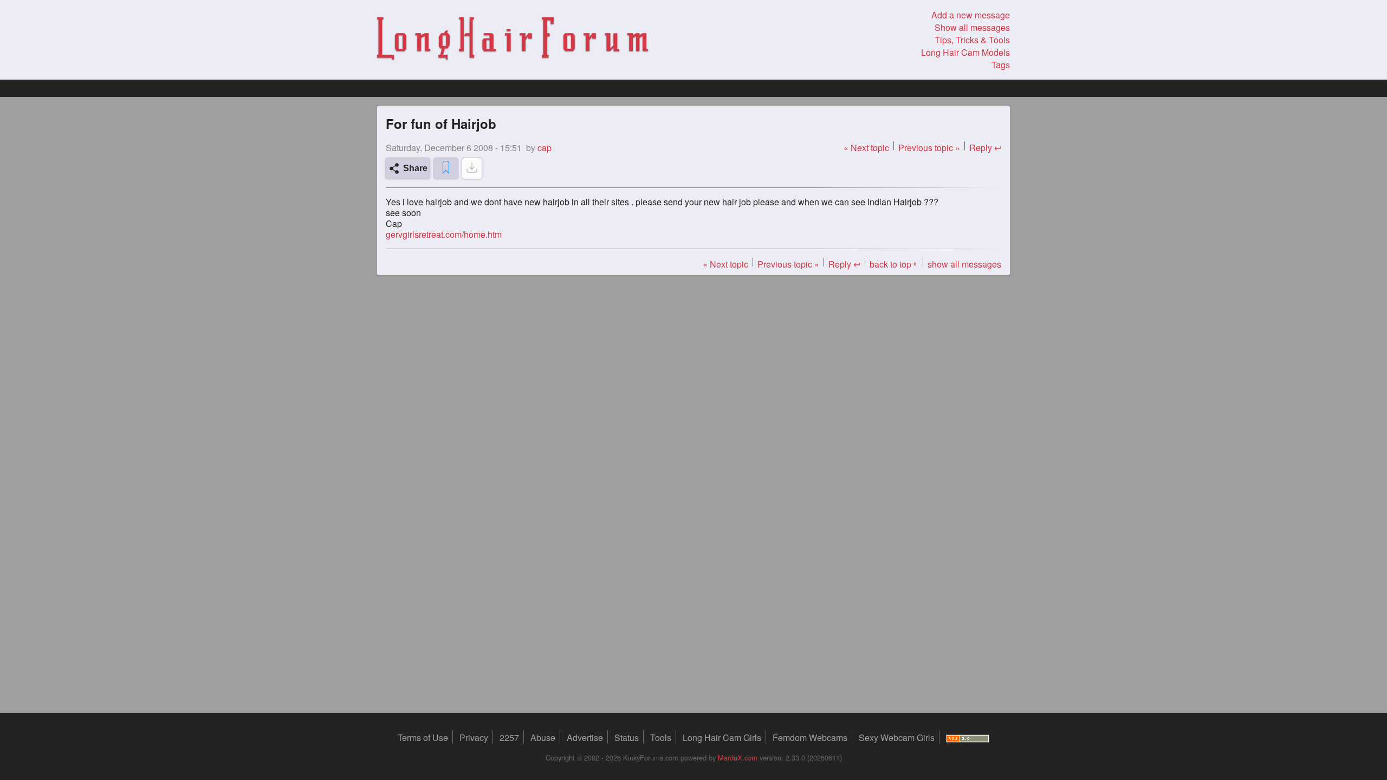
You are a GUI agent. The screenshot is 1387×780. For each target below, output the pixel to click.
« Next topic (866, 147)
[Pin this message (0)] (446, 168)
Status (626, 737)
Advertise (585, 737)
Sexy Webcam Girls (897, 737)
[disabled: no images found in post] (472, 168)
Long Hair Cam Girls (722, 737)
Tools (660, 737)
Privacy (473, 737)
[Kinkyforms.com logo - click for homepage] (512, 40)
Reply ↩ (985, 147)
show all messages (964, 264)
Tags (1000, 64)
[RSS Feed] (967, 737)
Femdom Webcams (810, 737)
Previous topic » (929, 147)
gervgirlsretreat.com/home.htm (444, 234)
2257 (509, 737)
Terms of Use (423, 737)
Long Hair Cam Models (965, 52)
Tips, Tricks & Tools (972, 40)
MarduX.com (737, 757)
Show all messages (972, 27)
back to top (894, 264)
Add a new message (970, 15)
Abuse (542, 737)
